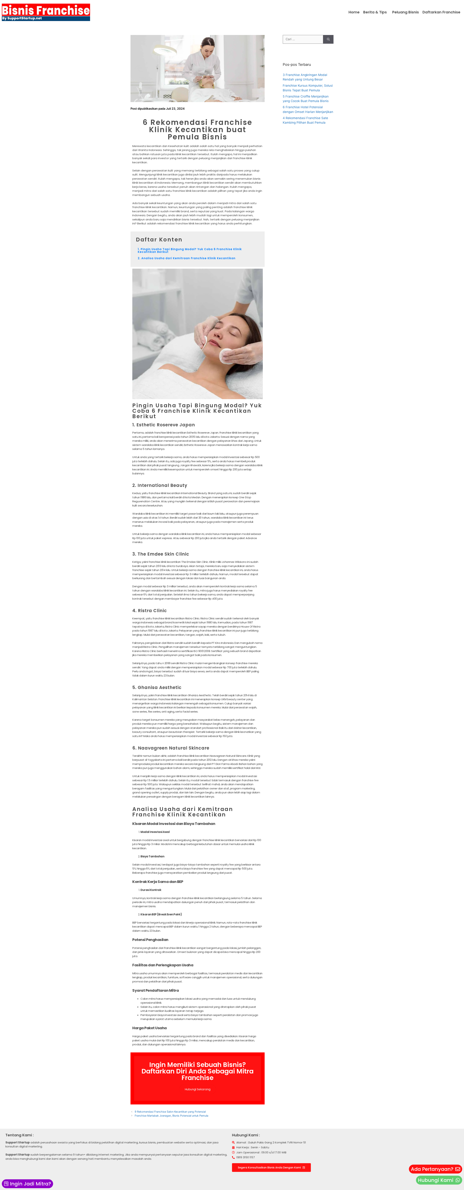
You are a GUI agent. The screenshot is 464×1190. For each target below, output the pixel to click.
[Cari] (328, 39)
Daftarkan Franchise (441, 12)
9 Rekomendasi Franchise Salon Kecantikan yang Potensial (170, 1111)
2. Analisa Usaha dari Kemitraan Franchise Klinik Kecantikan (186, 258)
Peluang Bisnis (405, 12)
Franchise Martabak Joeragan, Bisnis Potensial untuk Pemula (171, 1115)
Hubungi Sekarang (197, 1089)
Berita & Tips (375, 12)
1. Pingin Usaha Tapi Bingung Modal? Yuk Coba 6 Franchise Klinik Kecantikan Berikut (190, 250)
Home (354, 12)
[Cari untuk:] (303, 39)
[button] (375, 12)
